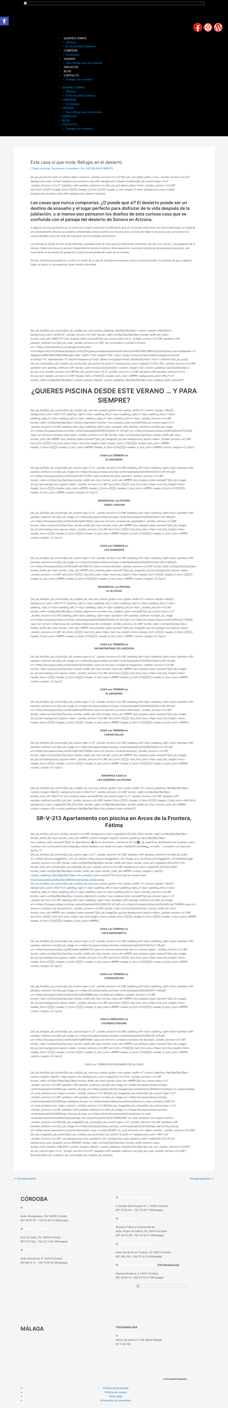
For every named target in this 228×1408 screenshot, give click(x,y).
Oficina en (29, 1228)
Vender (69, 59)
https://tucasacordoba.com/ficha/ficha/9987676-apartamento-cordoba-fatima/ (67, 879)
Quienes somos (75, 38)
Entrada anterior (25, 1178)
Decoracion (58, 168)
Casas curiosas (41, 168)
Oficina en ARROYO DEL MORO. (138, 1265)
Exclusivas (73, 54)
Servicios (71, 67)
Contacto (71, 75)
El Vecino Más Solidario (80, 46)
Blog (67, 71)
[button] (4, 21)
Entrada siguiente (202, 1178)
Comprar (71, 50)
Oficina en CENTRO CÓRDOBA (137, 1243)
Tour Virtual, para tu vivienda (84, 63)
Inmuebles (72, 168)
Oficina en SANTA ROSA (38, 1207)
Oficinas (71, 42)
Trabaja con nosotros (79, 79)
